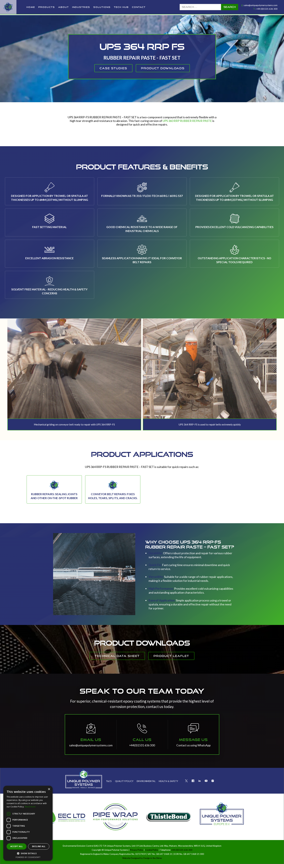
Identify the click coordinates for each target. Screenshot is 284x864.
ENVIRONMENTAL (146, 781)
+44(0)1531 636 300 (142, 745)
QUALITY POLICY (124, 781)
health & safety (168, 781)
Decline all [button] (38, 846)
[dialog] (28, 823)
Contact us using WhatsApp (193, 745)
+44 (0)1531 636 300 (266, 9)
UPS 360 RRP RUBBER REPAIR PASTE (187, 121)
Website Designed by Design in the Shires (142, 858)
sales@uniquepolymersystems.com (260, 5)
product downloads (163, 68)
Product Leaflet (171, 655)
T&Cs (109, 781)
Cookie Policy (152, 850)
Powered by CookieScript (28, 857)
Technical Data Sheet (117, 655)
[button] (47, 7)
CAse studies (113, 68)
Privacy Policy (137, 850)
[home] (8, 7)
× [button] (49, 789)
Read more (30, 806)
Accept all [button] (16, 846)
